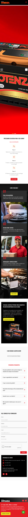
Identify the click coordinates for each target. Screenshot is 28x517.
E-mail (2, 430)
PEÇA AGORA (14, 179)
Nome (2, 417)
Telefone (2, 423)
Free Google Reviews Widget (14, 356)
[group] (14, 69)
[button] (13, 133)
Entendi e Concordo (5, 513)
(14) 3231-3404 (8, 465)
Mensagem (3, 436)
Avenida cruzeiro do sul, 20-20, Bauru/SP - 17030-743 (15, 460)
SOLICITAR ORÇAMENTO (8, 319)
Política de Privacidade (16, 508)
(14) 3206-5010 (7, 462)
